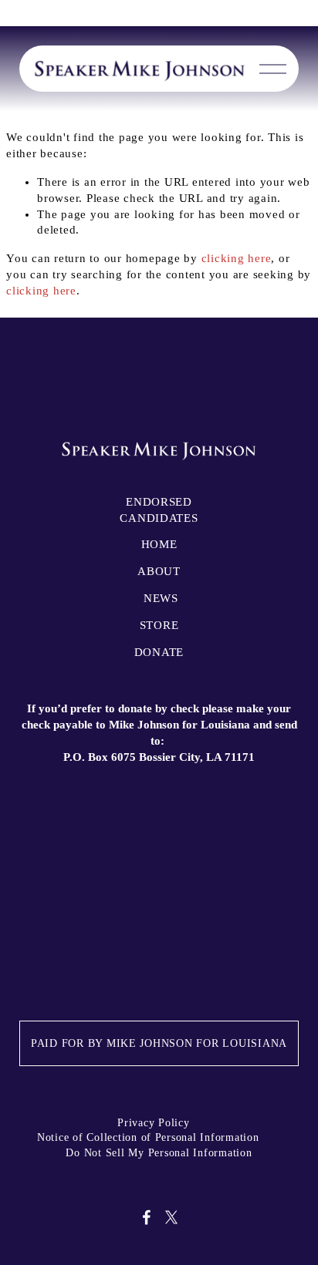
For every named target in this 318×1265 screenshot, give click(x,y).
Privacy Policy (153, 1123)
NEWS (161, 598)
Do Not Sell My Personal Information (159, 1153)
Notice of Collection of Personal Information (148, 1137)
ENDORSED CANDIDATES (159, 510)
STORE (159, 625)
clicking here (236, 258)
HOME (159, 544)
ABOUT (159, 571)
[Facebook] (146, 1217)
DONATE (159, 652)
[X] (171, 1217)
